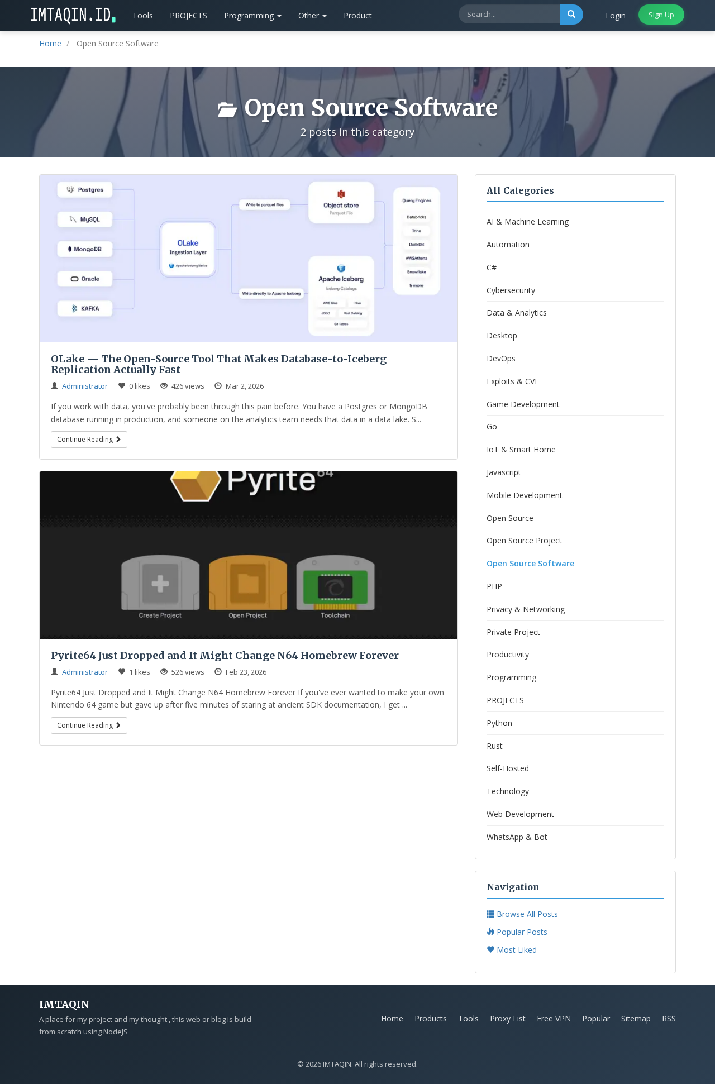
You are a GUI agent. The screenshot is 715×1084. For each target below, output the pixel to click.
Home (392, 1018)
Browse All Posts (526, 914)
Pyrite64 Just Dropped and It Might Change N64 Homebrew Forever (225, 655)
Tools (142, 15)
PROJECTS (188, 15)
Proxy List (508, 1018)
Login (616, 15)
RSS (669, 1018)
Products (430, 1018)
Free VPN (554, 1018)
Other (309, 15)
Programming (250, 15)
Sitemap (636, 1018)
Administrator (85, 386)
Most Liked (515, 949)
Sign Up (661, 14)
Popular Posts (520, 932)
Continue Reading (86, 439)
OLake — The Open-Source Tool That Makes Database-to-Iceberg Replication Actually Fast (219, 364)
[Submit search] (571, 14)
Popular (596, 1018)
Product (358, 15)
